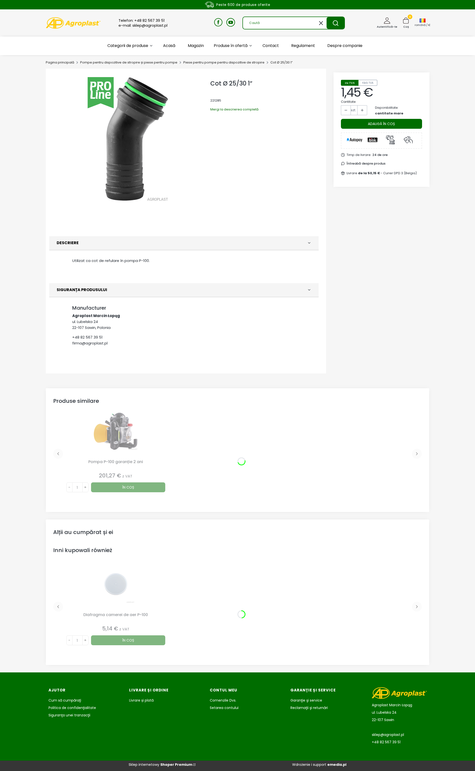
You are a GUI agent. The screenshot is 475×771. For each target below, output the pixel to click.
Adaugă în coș (381, 123)
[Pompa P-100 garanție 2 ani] (115, 435)
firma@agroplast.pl (90, 343)
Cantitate (348, 101)
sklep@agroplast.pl (388, 734)
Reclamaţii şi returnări (309, 707)
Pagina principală (60, 62)
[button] (335, 23)
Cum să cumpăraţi (64, 700)
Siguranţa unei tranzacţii (69, 715)
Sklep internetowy (160, 764)
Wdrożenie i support (319, 764)
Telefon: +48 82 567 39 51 (142, 20)
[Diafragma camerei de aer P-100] (115, 588)
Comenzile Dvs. (223, 700)
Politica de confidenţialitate (72, 707)
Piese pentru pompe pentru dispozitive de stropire (223, 62)
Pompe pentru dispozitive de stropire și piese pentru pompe (128, 62)
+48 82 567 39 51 (87, 337)
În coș (128, 487)
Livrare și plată (141, 700)
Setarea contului (224, 707)
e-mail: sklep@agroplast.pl (143, 25)
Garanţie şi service (306, 700)
